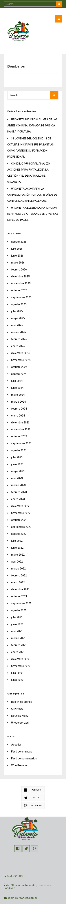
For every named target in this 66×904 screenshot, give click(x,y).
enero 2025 (18, 346)
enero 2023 (18, 499)
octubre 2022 (19, 520)
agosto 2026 (18, 241)
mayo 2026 (18, 262)
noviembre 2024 (20, 360)
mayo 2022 (18, 554)
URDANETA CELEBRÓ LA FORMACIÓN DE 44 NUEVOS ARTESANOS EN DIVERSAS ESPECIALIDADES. (32, 213)
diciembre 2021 (20, 589)
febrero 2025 (19, 339)
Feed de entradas (21, 751)
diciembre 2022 (20, 506)
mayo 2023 (18, 471)
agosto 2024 (18, 374)
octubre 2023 (19, 436)
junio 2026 (17, 255)
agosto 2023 (18, 450)
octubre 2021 (19, 596)
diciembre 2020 (20, 659)
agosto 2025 (18, 304)
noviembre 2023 (20, 429)
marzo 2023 (18, 485)
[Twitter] (26, 848)
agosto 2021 (18, 610)
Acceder (16, 744)
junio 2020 (17, 679)
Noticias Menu (19, 715)
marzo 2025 (18, 332)
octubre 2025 (19, 290)
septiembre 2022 (21, 526)
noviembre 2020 (20, 666)
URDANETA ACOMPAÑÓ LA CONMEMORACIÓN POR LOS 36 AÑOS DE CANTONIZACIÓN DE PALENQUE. (32, 194)
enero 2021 (18, 652)
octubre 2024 (19, 367)
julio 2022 (17, 540)
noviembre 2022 (20, 513)
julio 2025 (17, 311)
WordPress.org (20, 765)
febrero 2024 (19, 408)
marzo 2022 (18, 568)
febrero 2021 (19, 645)
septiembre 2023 (21, 443)
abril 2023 (17, 478)
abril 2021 (17, 631)
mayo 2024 (18, 394)
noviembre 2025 (20, 283)
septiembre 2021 (21, 603)
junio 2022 (17, 547)
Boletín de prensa (21, 701)
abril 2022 (17, 561)
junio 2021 (17, 624)
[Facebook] (17, 848)
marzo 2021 (18, 638)
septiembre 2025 (21, 297)
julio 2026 (17, 248)
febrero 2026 (19, 269)
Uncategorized (20, 722)
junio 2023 (17, 464)
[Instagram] (34, 848)
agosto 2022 (18, 533)
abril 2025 (17, 325)
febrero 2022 (19, 575)
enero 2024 (18, 415)
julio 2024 (17, 380)
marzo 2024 (18, 401)
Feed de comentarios (24, 758)
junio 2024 (17, 387)
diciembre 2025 (20, 276)
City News (17, 708)
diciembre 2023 (20, 422)
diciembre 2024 (20, 353)
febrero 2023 (19, 492)
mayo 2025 (18, 318)
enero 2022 (18, 582)
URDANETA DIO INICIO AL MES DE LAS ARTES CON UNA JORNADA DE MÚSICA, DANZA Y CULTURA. (32, 125)
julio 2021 (17, 617)
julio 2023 (17, 457)
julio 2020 (17, 673)
